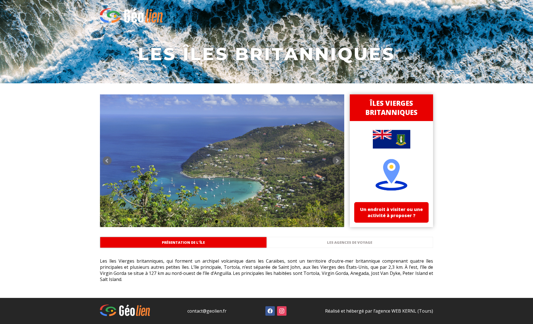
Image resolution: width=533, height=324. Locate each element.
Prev (107, 160)
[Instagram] (281, 311)
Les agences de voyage (349, 242)
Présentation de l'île (183, 242)
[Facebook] (270, 311)
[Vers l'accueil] (131, 21)
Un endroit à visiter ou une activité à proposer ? (391, 212)
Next (337, 160)
